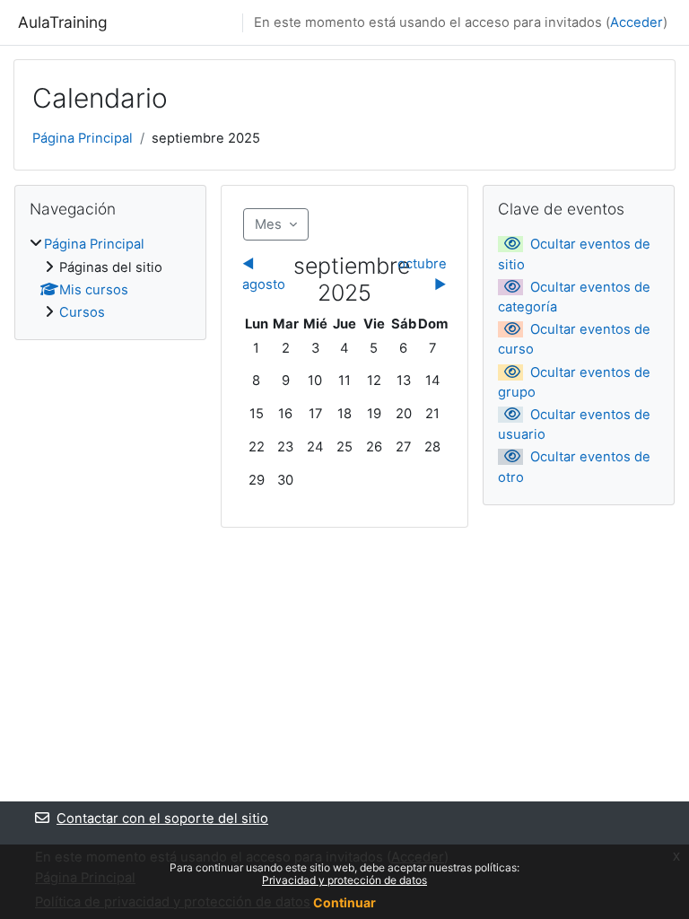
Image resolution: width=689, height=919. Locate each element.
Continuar (344, 902)
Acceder (636, 22)
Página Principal (82, 138)
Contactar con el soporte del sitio (162, 818)
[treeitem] (110, 278)
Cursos (82, 312)
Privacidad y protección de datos (344, 880)
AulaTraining (63, 22)
